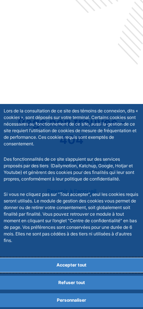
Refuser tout (71, 282)
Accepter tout (71, 265)
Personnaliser (71, 300)
